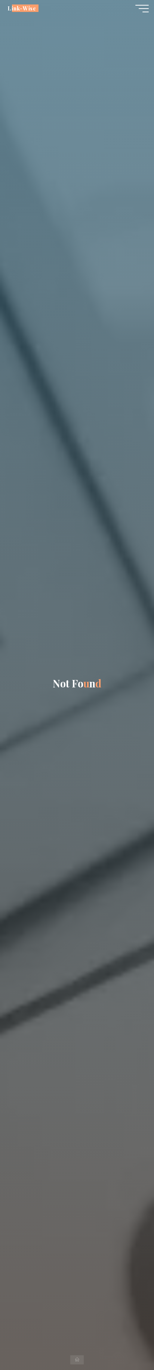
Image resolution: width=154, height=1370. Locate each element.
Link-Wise (21, 8)
